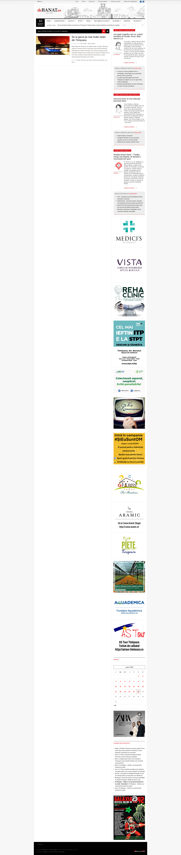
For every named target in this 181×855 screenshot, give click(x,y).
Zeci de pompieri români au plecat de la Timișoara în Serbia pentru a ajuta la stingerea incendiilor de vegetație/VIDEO (90, 25)
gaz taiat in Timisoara (92, 60)
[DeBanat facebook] (141, 2)
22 (138, 691)
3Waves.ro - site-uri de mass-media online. (54, 851)
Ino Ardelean (117, 54)
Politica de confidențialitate (130, 1)
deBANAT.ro (90, 10)
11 (120, 686)
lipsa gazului (101, 60)
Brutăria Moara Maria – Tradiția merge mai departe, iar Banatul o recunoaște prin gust (127, 157)
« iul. (115, 705)
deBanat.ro (116, 173)
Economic (116, 21)
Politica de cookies (115, 1)
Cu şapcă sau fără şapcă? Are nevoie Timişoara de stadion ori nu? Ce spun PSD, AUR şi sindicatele (129, 80)
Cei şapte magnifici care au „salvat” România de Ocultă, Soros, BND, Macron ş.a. (128, 36)
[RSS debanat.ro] (144, 2)
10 (116, 686)
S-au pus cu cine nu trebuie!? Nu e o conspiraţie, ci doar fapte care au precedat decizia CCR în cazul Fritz (129, 73)
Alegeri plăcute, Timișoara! (125, 135)
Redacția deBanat (102, 1)
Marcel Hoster (91, 43)
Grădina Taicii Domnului (121, 94)
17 (116, 691)
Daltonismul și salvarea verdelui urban (128, 142)
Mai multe (137, 21)
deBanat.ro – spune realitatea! (50, 849)
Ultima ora (121, 30)
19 (125, 691)
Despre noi (91, 1)
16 (143, 686)
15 (138, 686)
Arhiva (83, 1)
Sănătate (127, 21)
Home (76, 1)
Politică (71, 21)
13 (129, 686)
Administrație (59, 21)
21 (134, 691)
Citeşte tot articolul (129, 62)
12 (125, 686)
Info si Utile (83, 43)
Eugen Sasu (117, 117)
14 (134, 686)
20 (129, 691)
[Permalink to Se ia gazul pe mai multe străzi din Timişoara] (53, 45)
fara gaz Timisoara (81, 60)
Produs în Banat (119, 150)
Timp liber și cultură (101, 21)
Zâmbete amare (129, 30)
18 (120, 691)
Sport (80, 21)
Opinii (88, 21)
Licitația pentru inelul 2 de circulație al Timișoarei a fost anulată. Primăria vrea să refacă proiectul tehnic (129, 761)
